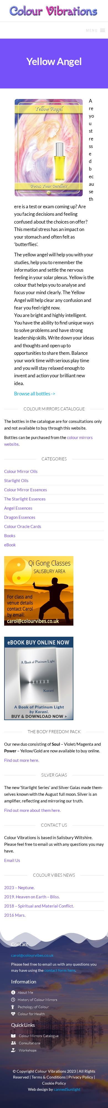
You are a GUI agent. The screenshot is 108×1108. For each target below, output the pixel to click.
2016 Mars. (14, 915)
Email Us (12, 860)
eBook (10, 544)
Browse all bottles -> (34, 393)
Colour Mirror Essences (25, 489)
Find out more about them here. (32, 810)
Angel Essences (18, 507)
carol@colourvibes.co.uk (32, 955)
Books (10, 535)
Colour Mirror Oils (21, 471)
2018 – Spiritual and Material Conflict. (39, 905)
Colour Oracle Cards (22, 526)
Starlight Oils (16, 480)
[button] (92, 30)
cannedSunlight (67, 1089)
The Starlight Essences (25, 498)
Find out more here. (21, 760)
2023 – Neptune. (19, 887)
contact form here (59, 970)
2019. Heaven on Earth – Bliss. (32, 896)
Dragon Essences (19, 517)
